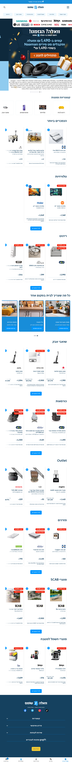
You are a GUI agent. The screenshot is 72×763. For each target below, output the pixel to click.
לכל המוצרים (36, 228)
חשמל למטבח (40, 14)
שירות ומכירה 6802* (35, 2)
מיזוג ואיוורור (30, 14)
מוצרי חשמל (63, 14)
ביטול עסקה (36, 749)
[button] (4, 7)
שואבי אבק (19, 14)
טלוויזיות (52, 14)
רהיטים (8, 14)
